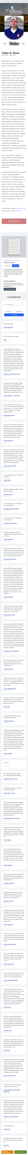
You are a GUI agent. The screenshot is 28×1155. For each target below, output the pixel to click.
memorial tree (20, 208)
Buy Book (15, 265)
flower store (19, 211)
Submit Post (14, 315)
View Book (7, 265)
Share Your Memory (10, 289)
